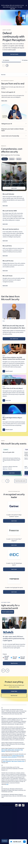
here (7, 784)
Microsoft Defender (22, 657)
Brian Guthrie (4, 749)
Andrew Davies (15, 755)
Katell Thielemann (7, 761)
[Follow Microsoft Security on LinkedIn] (16, 805)
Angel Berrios (4, 757)
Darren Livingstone (12, 757)
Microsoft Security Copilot (7, 657)
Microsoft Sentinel (15, 657)
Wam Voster (14, 761)
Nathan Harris (11, 749)
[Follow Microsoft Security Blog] (23, 805)
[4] (2, 786)
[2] (2, 716)
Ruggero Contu (20, 761)
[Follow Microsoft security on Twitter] (20, 805)
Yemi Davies (17, 749)
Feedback (4, 840)
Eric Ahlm (21, 755)
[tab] (4, 159)
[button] (14, 74)
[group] (11, 461)
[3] (2, 765)
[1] (2, 707)
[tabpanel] (14, 225)
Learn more (12, 8)
